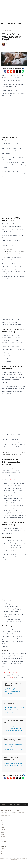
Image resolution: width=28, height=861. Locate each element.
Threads (3, 851)
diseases (15, 75)
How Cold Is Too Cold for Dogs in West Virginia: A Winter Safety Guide (13, 252)
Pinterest (3, 850)
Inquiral (18, 804)
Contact (3, 836)
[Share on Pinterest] (14, 71)
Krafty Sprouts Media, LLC (22, 858)
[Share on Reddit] (11, 71)
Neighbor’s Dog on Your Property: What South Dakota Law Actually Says (14, 453)
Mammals (3, 827)
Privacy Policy (4, 841)
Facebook (3, 848)
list (10, 479)
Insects (2, 825)
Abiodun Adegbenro (11, 43)
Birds (2, 820)
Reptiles (3, 829)
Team (2, 839)
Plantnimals (24, 804)
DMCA (2, 838)
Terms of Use (3, 843)
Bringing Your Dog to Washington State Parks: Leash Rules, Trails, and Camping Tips (13, 728)
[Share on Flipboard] (8, 71)
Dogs (3, 30)
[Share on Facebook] (5, 71)
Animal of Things (14, 23)
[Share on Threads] (20, 71)
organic (10, 677)
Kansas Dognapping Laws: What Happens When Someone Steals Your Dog (13, 765)
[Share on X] (17, 71)
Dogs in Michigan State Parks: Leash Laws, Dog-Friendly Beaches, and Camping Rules (13, 747)
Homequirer (12, 804)
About (2, 834)
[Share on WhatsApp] (23, 71)
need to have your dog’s (10, 672)
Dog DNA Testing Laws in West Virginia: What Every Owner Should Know (13, 691)
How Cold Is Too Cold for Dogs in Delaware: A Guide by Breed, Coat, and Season (14, 710)
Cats (2, 822)
